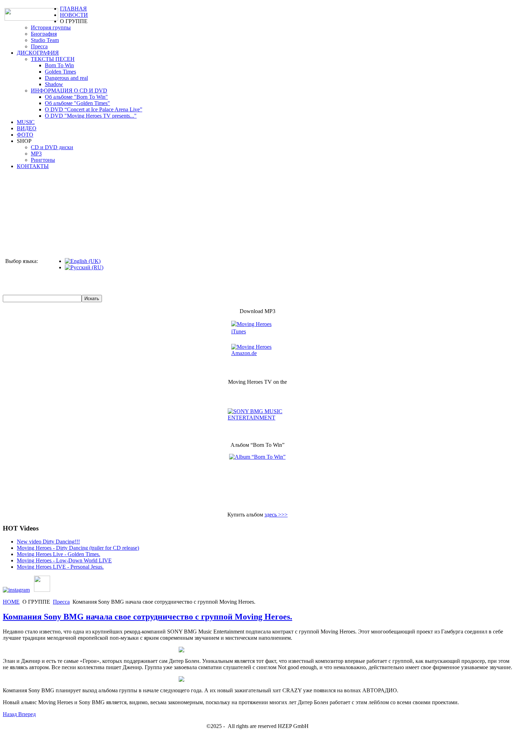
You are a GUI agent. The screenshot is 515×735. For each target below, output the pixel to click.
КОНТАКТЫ (33, 166)
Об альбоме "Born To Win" (76, 97)
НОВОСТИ (74, 15)
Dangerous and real (66, 78)
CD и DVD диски (52, 147)
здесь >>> (276, 515)
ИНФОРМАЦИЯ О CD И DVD (69, 90)
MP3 (36, 154)
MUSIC (26, 122)
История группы (51, 27)
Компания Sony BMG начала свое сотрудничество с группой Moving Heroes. (147, 616)
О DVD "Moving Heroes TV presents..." (91, 116)
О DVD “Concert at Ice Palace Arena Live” (93, 109)
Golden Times (60, 72)
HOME (11, 602)
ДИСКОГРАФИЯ (38, 53)
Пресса (39, 46)
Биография (44, 34)
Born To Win (59, 65)
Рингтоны (43, 160)
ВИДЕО (26, 128)
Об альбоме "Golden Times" (77, 103)
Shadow (54, 84)
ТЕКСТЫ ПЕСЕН (53, 59)
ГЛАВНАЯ (73, 9)
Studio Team (45, 40)
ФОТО (25, 135)
